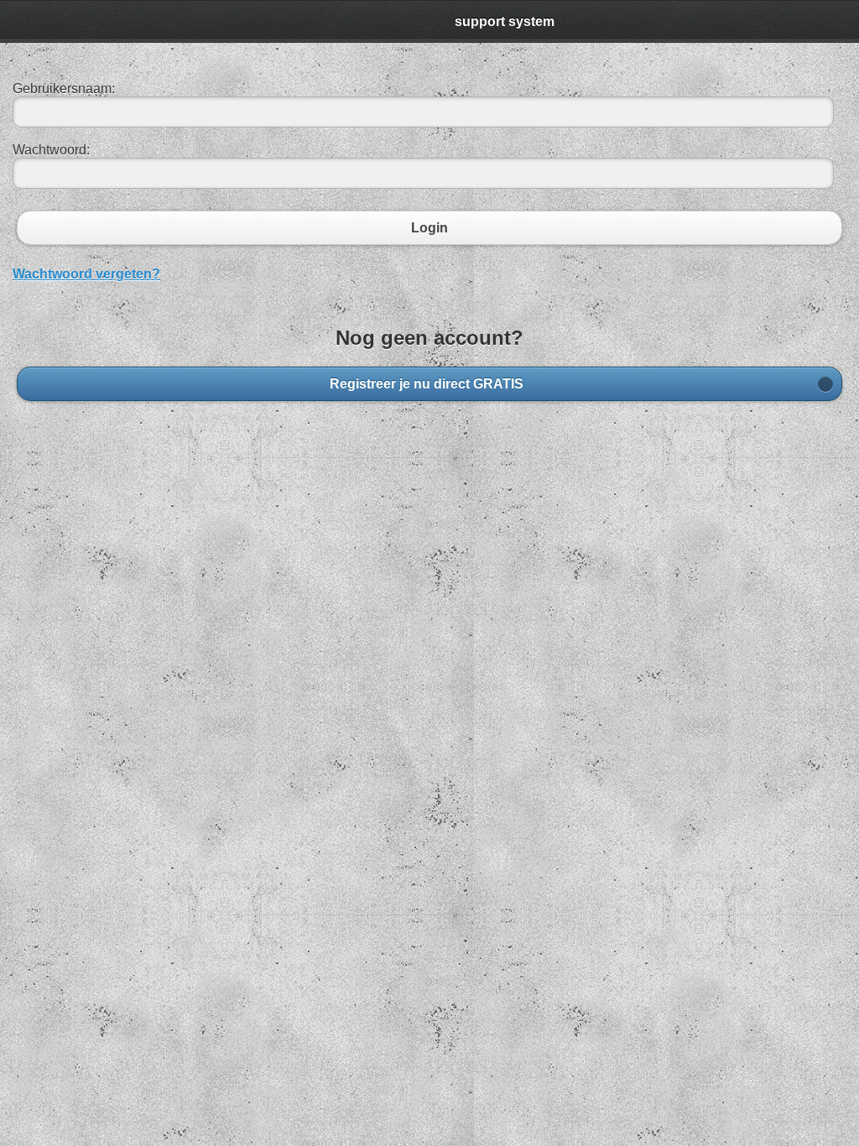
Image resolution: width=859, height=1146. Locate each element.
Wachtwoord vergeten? (86, 274)
